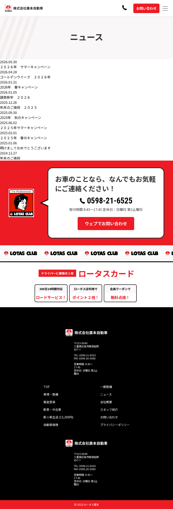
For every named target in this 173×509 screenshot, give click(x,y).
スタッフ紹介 (109, 409)
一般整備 (106, 387)
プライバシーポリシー (115, 425)
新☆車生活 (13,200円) (58, 417)
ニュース (106, 394)
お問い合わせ (146, 8)
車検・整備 (50, 394)
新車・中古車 (52, 409)
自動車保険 (50, 425)
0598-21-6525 (109, 200)
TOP (46, 387)
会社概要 (106, 402)
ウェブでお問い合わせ (106, 223)
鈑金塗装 (49, 402)
